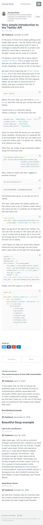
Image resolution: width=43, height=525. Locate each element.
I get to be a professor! (11, 428)
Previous (11, 359)
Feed (20, 515)
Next (31, 359)
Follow (38, 17)
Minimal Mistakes (8, 520)
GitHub (12, 515)
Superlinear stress (10, 483)
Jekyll (24, 518)
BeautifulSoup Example (12, 410)
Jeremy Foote (8, 4)
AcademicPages (31, 518)
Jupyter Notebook (9, 61)
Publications (26, 4)
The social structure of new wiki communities (21, 374)
